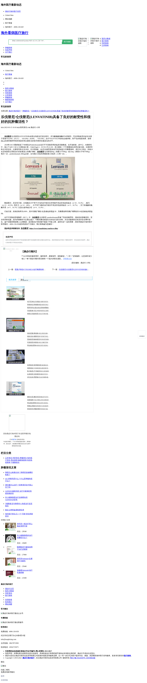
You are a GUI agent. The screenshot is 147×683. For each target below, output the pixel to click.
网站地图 (8, 604)
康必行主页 (9, 589)
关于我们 (8, 52)
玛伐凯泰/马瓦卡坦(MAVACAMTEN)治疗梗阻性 (43, 310)
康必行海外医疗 (15, 111)
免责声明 (8, 50)
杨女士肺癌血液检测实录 (14, 510)
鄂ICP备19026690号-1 (78, 658)
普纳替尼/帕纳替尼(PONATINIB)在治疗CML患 (42, 339)
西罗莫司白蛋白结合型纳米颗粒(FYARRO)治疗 (42, 307)
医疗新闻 (105, 41)
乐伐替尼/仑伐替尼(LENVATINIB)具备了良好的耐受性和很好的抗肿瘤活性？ (60, 111)
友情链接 (8, 600)
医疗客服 (8, 74)
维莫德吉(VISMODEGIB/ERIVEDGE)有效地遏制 (43, 368)
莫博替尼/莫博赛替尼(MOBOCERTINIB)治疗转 (42, 365)
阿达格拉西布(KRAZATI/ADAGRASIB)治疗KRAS (43, 345)
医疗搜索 (67, 42)
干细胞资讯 (15, 462)
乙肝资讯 (8, 458)
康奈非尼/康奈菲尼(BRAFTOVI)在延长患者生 (42, 397)
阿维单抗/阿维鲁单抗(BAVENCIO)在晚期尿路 (42, 304)
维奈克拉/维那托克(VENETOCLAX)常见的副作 (43, 336)
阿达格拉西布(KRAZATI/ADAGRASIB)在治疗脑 (43, 403)
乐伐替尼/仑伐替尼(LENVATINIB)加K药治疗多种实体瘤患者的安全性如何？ (88, 269)
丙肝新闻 (105, 43)
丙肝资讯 (15, 458)
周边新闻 (14, 460)
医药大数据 (106, 38)
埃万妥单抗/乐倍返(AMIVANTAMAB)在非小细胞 (43, 301)
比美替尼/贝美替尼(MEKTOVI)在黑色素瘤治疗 (42, 374)
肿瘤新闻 (8, 48)
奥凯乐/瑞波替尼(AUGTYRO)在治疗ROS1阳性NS (43, 313)
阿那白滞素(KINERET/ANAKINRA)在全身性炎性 (43, 406)
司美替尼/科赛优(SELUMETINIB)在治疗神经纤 (43, 342)
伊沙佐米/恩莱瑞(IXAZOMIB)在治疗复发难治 (42, 377)
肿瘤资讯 (25, 111)
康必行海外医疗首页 (13, 11)
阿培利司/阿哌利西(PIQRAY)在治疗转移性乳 (42, 409)
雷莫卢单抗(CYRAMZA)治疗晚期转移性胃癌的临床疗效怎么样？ (39, 269)
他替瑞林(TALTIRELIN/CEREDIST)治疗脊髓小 (42, 400)
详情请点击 (67, 259)
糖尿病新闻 (9, 100)
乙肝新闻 (105, 45)
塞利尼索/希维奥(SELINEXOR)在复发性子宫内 (42, 333)
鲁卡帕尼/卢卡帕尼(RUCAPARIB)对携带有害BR (43, 371)
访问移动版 (91, 658)
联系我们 (8, 602)
